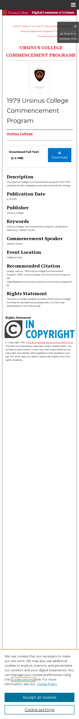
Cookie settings (23, 679)
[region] (39, 684)
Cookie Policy (47, 684)
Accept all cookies (39, 697)
